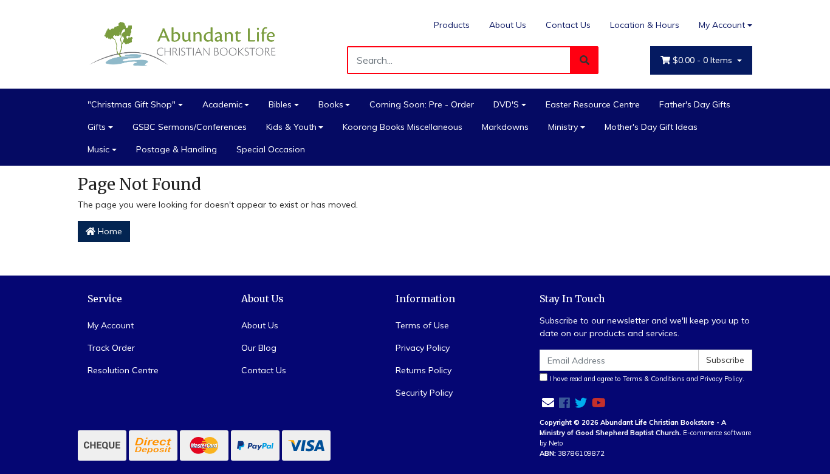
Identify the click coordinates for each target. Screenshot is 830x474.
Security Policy (424, 392)
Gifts (96, 126)
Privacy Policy (423, 347)
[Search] (584, 60)
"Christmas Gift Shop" (131, 104)
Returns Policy (423, 370)
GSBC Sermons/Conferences (189, 126)
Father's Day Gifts (694, 104)
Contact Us (568, 24)
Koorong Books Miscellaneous (402, 126)
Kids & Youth (291, 126)
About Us (507, 24)
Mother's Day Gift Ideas (651, 126)
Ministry (563, 126)
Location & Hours (644, 24)
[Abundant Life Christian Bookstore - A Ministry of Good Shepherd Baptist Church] (184, 43)
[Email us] (548, 402)
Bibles (280, 104)
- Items (704, 60)
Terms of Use (422, 325)
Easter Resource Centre (593, 104)
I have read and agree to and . (645, 378)
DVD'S (506, 104)
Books (330, 104)
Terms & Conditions (654, 378)
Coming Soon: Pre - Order (421, 104)
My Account (722, 24)
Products (452, 24)
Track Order (111, 347)
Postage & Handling (176, 149)
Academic (222, 104)
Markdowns (505, 126)
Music (98, 149)
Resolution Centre (123, 370)
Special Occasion (270, 149)
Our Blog (258, 347)
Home (108, 231)
